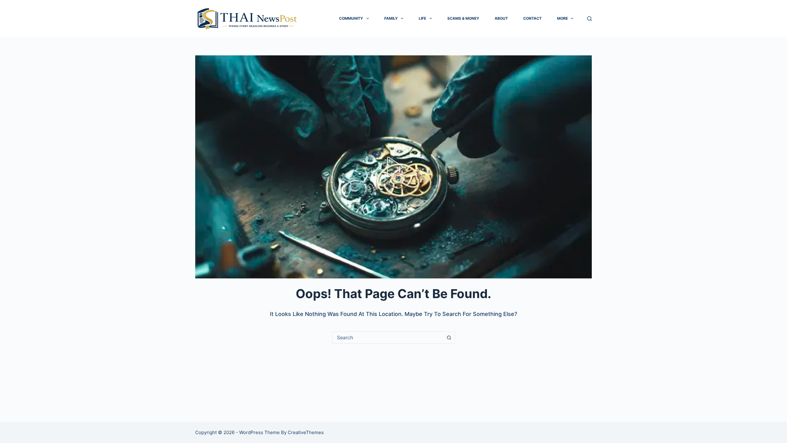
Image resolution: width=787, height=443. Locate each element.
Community (351, 18)
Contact (532, 18)
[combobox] (387, 337)
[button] (393, 167)
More (562, 18)
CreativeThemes (306, 432)
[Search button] (449, 337)
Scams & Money (463, 18)
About (501, 18)
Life (422, 18)
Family (391, 18)
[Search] (589, 18)
